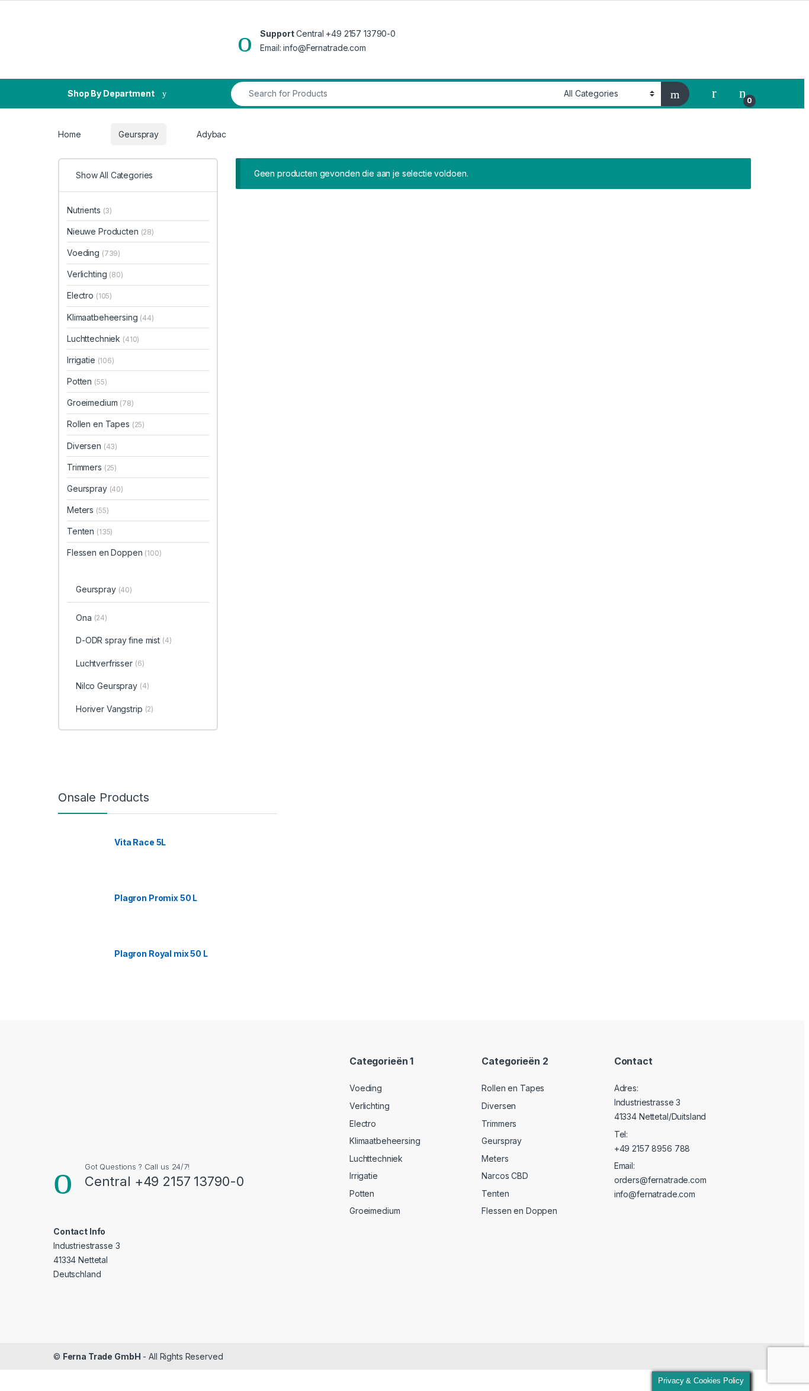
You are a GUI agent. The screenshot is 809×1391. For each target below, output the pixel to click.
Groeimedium (100, 403)
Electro (89, 295)
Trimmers (92, 467)
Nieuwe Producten (110, 231)
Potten (87, 381)
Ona (91, 618)
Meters (87, 510)
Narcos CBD (504, 1176)
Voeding (93, 253)
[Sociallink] (58, 1298)
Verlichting (95, 274)
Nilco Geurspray (112, 686)
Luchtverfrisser (110, 663)
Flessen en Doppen (114, 552)
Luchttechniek (103, 339)
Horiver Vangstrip (114, 709)
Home (69, 134)
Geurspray (138, 134)
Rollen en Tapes (106, 424)
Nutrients (89, 210)
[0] (742, 93)
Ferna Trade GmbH (102, 1356)
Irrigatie (90, 360)
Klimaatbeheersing (110, 317)
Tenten (90, 531)
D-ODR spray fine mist (124, 640)
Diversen (92, 446)
